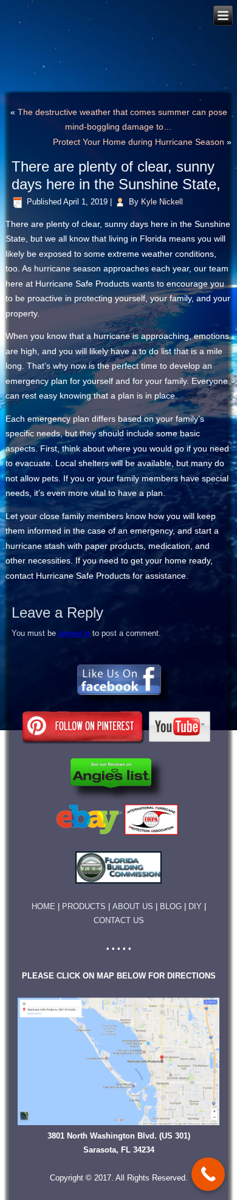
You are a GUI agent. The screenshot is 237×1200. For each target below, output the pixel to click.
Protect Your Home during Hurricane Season (138, 142)
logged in (74, 633)
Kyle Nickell (162, 201)
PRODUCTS (87, 906)
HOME (43, 906)
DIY (195, 906)
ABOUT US (132, 906)
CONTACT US (119, 920)
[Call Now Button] (208, 1174)
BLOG (171, 906)
